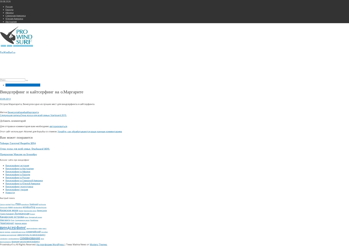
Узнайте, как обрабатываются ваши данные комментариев (90, 131)
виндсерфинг (13, 227)
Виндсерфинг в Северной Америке (24, 180)
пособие (44, 232)
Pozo (13, 204)
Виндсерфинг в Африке (17, 171)
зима (40, 228)
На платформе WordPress (50, 244)
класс (44, 228)
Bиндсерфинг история (17, 65)
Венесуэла (13, 112)
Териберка (34, 220)
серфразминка (13, 239)
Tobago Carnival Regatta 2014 (18, 143)
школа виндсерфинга (30, 241)
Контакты (10, 74)
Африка (9, 12)
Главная (9, 62)
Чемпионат (7, 223)
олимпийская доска (18, 232)
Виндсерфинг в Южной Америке (22, 85)
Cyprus (2, 204)
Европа (9, 9)
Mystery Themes (98, 244)
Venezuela (4, 207)
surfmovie (42, 204)
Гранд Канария (7, 213)
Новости (10, 192)
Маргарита (33, 112)
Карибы (23, 112)
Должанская (21, 213)
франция (15, 241)
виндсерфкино (32, 228)
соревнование (30, 238)
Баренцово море (30, 211)
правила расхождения (8, 235)
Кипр (26, 217)
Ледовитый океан (35, 217)
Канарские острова (12, 216)
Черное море (21, 223)
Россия (9, 6)
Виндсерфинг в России (17, 177)
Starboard (33, 204)
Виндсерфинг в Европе (17, 174)
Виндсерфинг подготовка (19, 71)
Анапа (21, 211)
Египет (32, 214)
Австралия (11, 21)
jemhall (8, 204)
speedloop (25, 204)
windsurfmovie (41, 207)
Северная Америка (15, 15)
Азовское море (9, 210)
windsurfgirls (17, 207)
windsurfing (29, 207)
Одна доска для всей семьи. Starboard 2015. (25, 149)
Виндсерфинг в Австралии (19, 168)
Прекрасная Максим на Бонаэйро (18, 154)
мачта (2, 232)
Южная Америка (14, 18)
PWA (18, 204)
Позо (12, 220)
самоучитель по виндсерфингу (31, 234)
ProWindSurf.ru (7, 52)
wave (10, 207)
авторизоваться (58, 126)
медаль (7, 232)
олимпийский (33, 231)
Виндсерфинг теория (16, 68)
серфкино (4, 239)
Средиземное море (22, 220)
